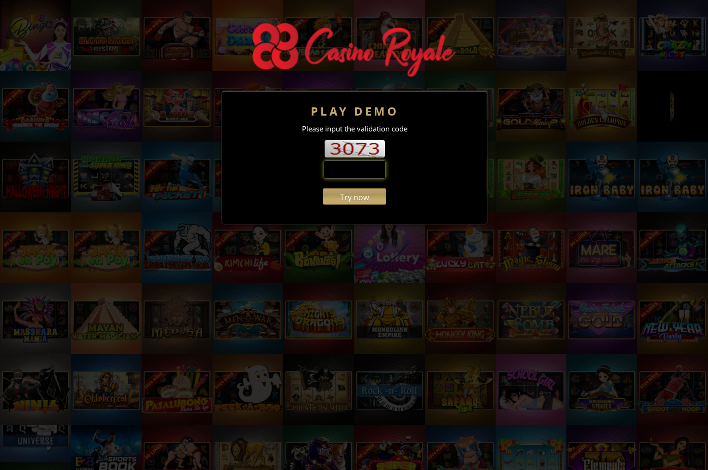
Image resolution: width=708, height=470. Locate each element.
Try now (354, 197)
